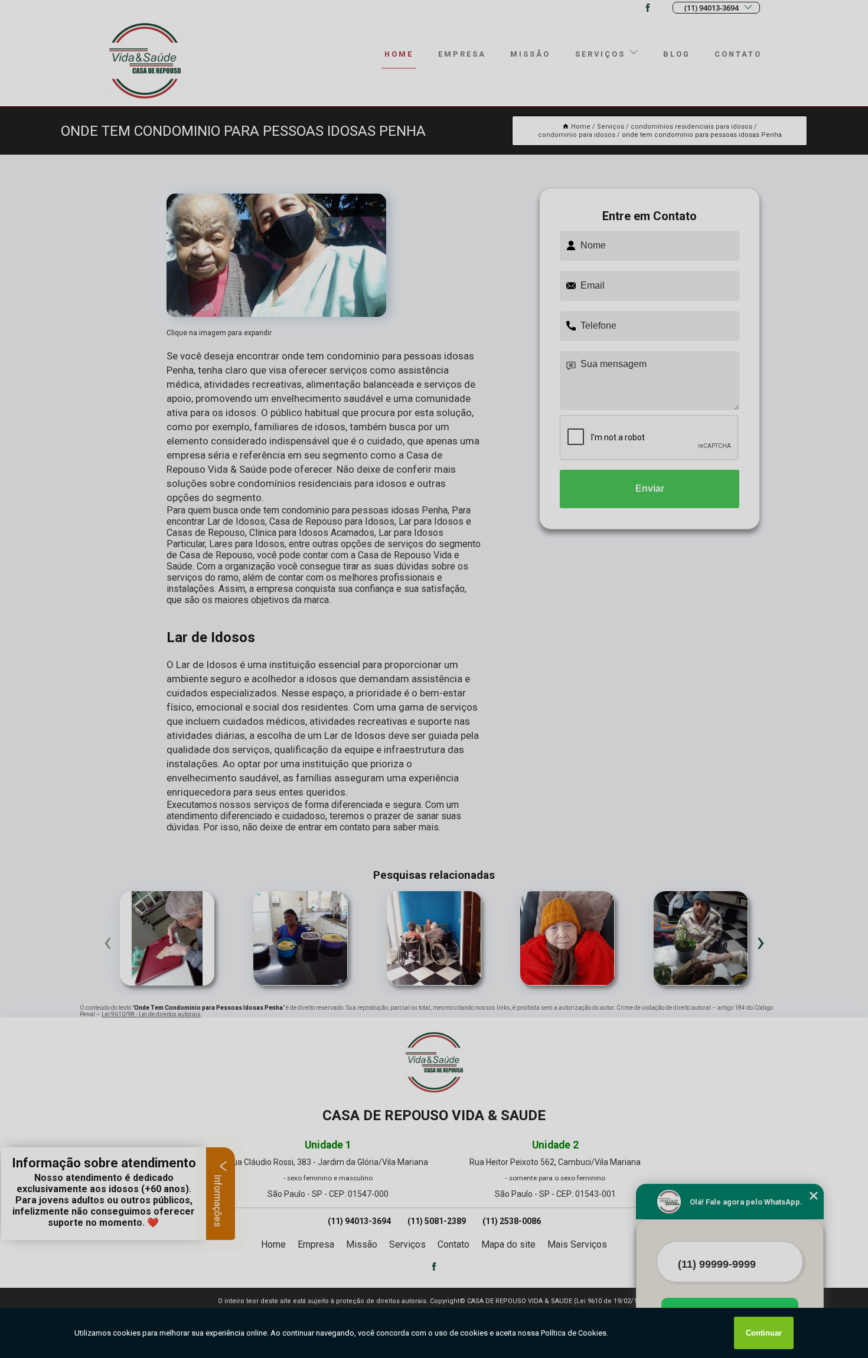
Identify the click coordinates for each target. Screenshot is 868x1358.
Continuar (764, 1332)
